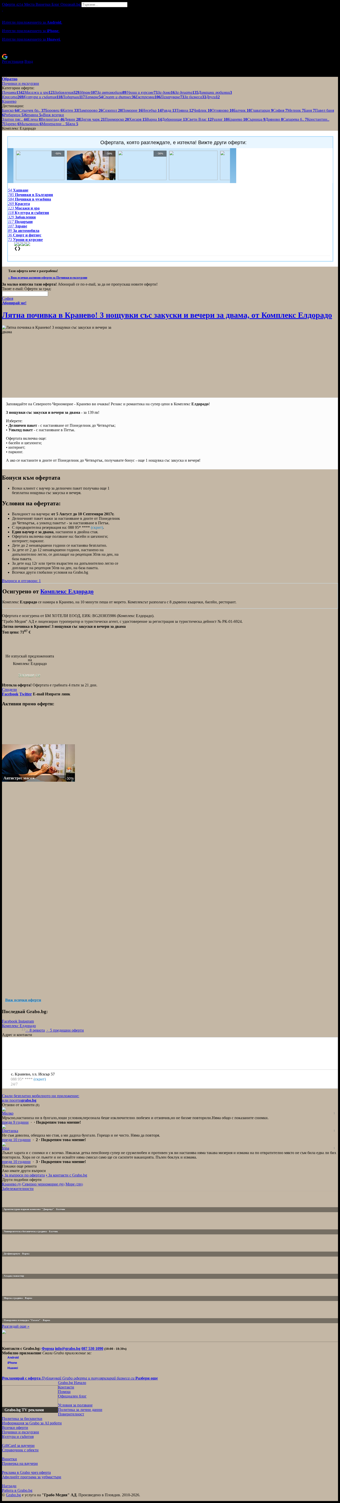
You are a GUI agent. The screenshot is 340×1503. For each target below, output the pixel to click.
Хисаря (137, 119)
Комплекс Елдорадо (67, 591)
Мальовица (30, 124)
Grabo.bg (13, 1495)
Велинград (52, 119)
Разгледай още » (15, 1326)
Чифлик (202, 110)
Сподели (9, 689)
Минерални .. (54, 124)
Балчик (242, 110)
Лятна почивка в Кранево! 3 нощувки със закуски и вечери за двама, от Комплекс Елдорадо (167, 315)
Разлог (220, 119)
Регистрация (12, 61)
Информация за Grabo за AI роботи (32, 1423)
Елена (34, 119)
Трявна (184, 110)
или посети (19, 1100)
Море (74, 1184)
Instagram (26, 1021)
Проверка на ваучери (20, 1463)
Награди (9, 1486)
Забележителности (18, 1188)
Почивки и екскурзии (20, 1432)
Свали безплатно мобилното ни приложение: (40, 1096)
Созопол (112, 110)
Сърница (256, 119)
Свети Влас (199, 119)
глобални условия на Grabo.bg (62, 572)
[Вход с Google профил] (170, 56)
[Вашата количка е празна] (2, 9)
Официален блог (72, 1396)
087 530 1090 (92, 1348)
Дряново (274, 119)
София (280, 110)
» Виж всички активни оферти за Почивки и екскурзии (47, 277)
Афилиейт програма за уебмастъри (31, 1477)
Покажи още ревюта (19, 1166)
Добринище (174, 119)
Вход (28, 61)
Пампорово (90, 110)
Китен (70, 110)
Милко (7, 1113)
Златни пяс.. (15, 119)
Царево (11, 124)
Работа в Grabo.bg (17, 1490)
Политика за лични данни (80, 1409)
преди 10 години (16, 1140)
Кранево (237, 119)
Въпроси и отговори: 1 (21, 581)
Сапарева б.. (295, 119)
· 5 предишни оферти (65, 1030)
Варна (154, 119)
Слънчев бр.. (32, 110)
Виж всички (52, 115)
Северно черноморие (43, 1184)
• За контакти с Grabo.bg (66, 1175)
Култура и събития (18, 1436)
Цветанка (10, 1131)
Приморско (117, 119)
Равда (169, 110)
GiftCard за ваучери (18, 1445)
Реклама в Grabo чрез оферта (26, 1472)
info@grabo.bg (67, 1348)
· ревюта (35, 1030)
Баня (309, 110)
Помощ (64, 1392)
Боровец (53, 110)
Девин (72, 119)
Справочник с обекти (20, 1450)
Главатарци (262, 110)
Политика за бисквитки (22, 1418)
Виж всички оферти (23, 1000)
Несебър (152, 110)
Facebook (10, 1021)
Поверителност (71, 1414)
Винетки (9, 1459)
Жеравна (32, 115)
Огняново (222, 110)
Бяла (72, 124)
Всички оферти (15, 1427)
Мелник (295, 110)
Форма (48, 1348)
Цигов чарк (92, 119)
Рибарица (13, 115)
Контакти (66, 1387)
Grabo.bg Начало (72, 1383)
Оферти (12, 4)
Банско (10, 110)
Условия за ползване (75, 1405)
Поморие (132, 110)
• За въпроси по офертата (23, 1175)
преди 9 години (15, 1122)
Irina (5, 1148)
